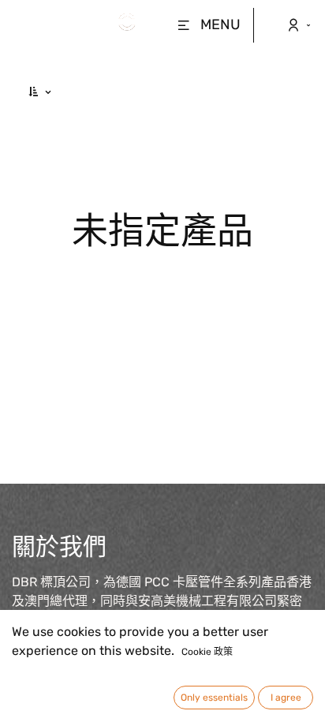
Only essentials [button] (214, 697)
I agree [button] (286, 697)
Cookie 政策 (207, 651)
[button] (41, 92)
